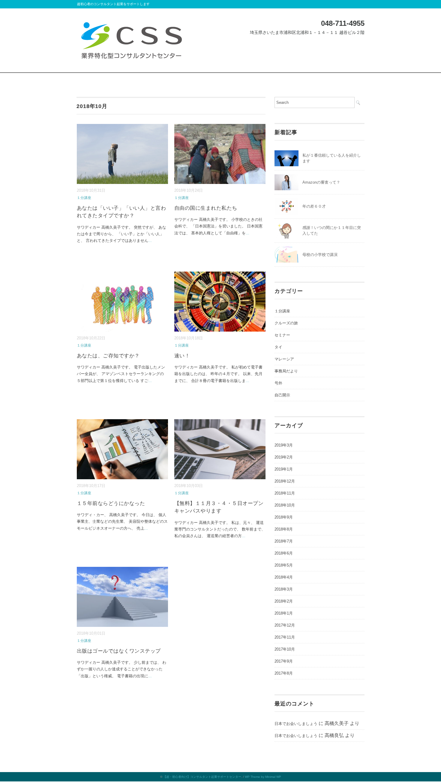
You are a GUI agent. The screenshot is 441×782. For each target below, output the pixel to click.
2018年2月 (283, 601)
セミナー (282, 335)
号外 (278, 383)
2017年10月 (284, 649)
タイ (278, 347)
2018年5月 (283, 565)
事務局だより (286, 371)
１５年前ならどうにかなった (111, 503)
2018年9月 (283, 517)
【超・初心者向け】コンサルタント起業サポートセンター (202, 776)
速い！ (182, 356)
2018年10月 (284, 505)
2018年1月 (283, 613)
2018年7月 (283, 541)
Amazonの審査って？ (321, 182)
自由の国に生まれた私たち (205, 208)
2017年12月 (284, 625)
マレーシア (284, 359)
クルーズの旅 (286, 323)
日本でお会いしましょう (295, 723)
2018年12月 (284, 481)
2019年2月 (283, 457)
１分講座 (84, 198)
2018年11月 (284, 493)
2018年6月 (283, 553)
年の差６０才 (314, 206)
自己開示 (282, 395)
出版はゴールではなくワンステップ (119, 651)
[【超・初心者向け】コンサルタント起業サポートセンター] (131, 21)
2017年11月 (284, 637)
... (150, 240)
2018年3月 (283, 589)
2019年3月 (283, 445)
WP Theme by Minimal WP (263, 776)
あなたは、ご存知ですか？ (108, 356)
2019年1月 (283, 469)
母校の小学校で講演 (320, 254)
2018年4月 (283, 577)
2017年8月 (283, 673)
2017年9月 (283, 661)
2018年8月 (283, 529)
